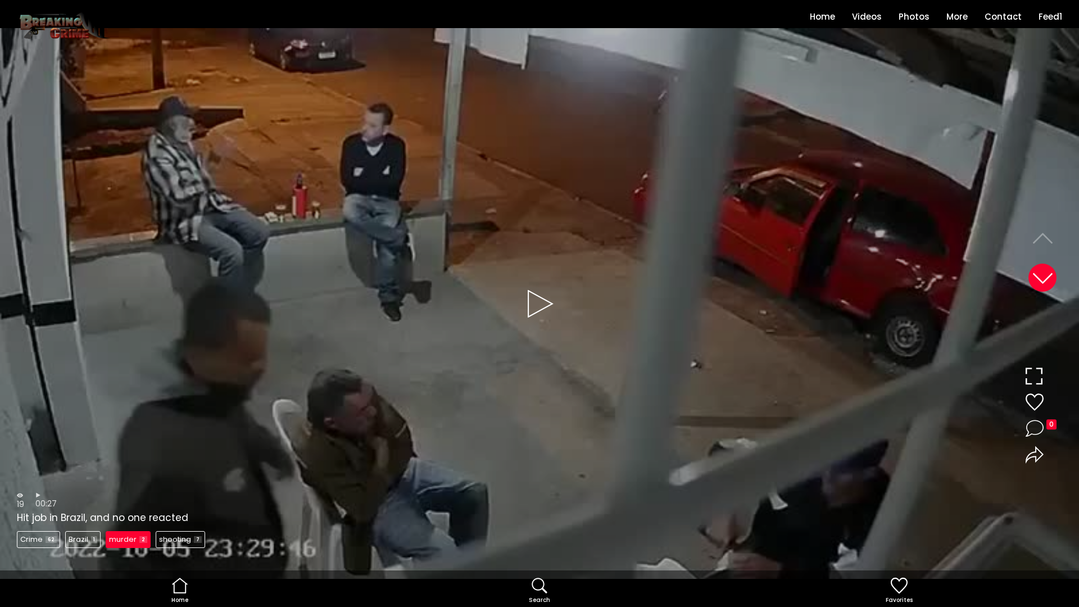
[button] (1042, 278)
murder (127, 539)
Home (822, 16)
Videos (867, 16)
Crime (37, 539)
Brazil (82, 539)
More (957, 16)
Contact (1003, 16)
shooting (179, 539)
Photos (914, 16)
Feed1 (1050, 16)
